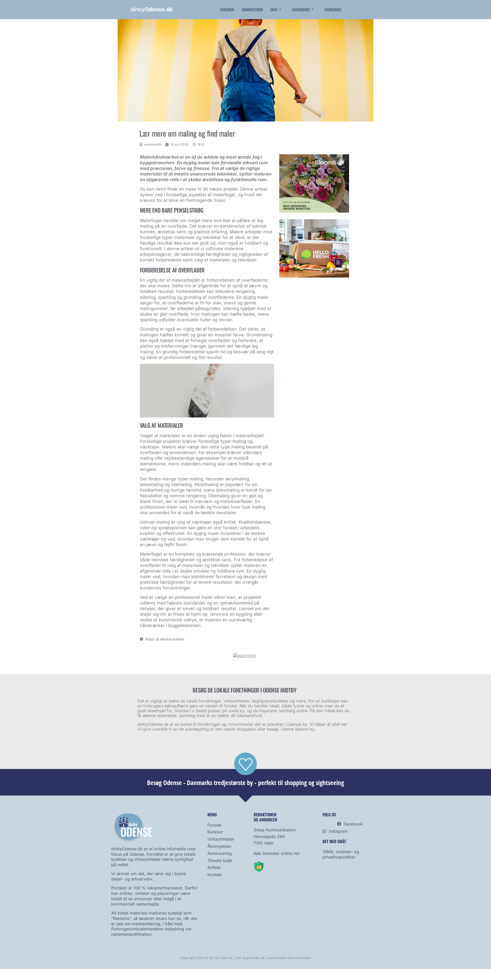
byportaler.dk (254, 957)
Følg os (329, 814)
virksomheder (240, 724)
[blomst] (314, 211)
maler (191, 189)
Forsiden (227, 9)
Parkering (333, 9)
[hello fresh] (314, 276)
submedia (303, 957)
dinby (151, 9)
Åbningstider (252, 9)
